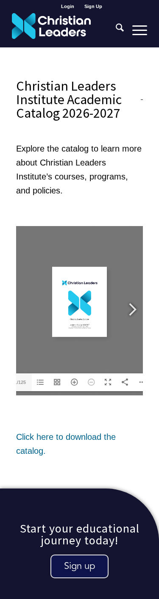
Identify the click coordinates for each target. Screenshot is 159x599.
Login (67, 6)
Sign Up (93, 6)
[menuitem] (68, 6)
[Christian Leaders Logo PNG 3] (66, 30)
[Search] (115, 30)
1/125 (20, 382)
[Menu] (135, 30)
